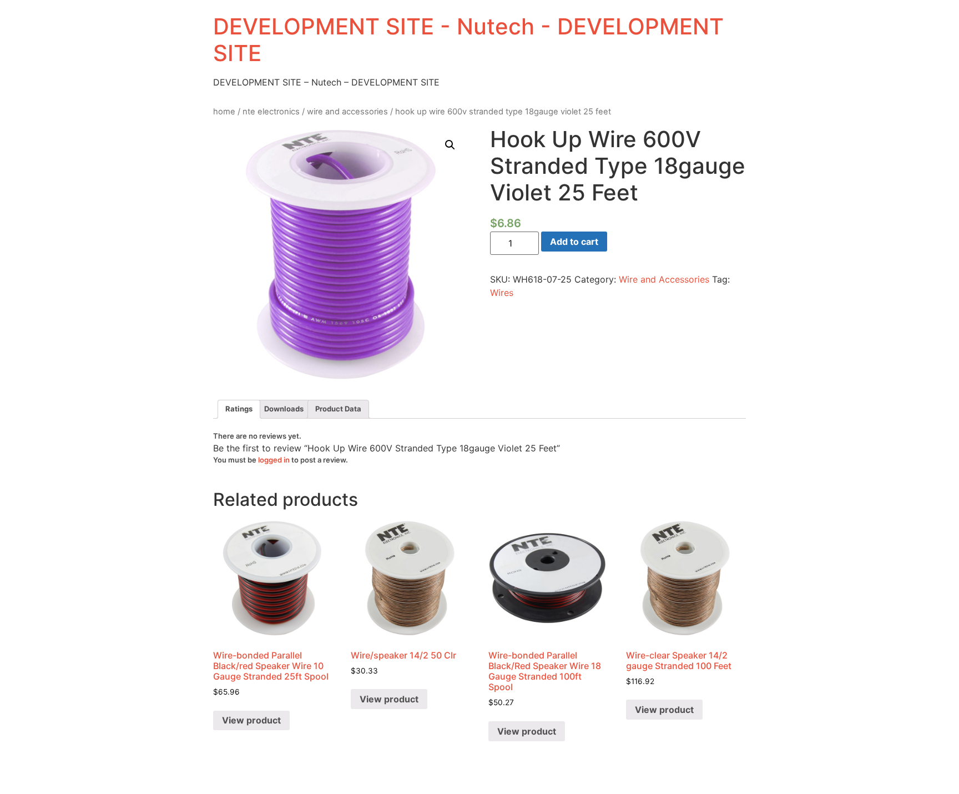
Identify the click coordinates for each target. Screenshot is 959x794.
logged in (274, 459)
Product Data (338, 408)
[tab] (239, 409)
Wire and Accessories (347, 112)
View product (251, 720)
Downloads (284, 408)
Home (224, 112)
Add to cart (574, 241)
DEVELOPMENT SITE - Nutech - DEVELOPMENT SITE (468, 40)
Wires (501, 292)
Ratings (239, 408)
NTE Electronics (271, 112)
